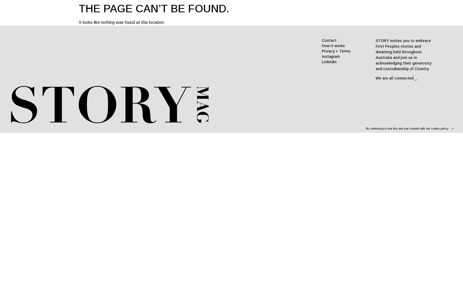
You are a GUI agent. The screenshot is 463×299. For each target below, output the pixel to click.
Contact (329, 40)
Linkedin (329, 62)
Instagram (331, 56)
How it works (333, 46)
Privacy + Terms (336, 51)
